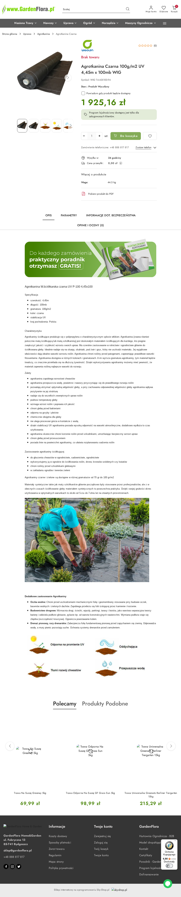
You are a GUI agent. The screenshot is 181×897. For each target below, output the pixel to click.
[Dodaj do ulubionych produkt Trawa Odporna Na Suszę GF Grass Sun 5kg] (114, 717)
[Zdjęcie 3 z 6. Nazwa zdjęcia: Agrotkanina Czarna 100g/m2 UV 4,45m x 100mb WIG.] (45, 125)
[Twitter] (18, 866)
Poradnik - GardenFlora (153, 862)
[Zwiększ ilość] (99, 136)
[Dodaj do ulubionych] (150, 136)
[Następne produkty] (171, 746)
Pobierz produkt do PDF (101, 194)
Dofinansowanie (149, 874)
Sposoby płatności (60, 842)
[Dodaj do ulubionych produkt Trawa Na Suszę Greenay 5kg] (54, 717)
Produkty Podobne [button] (105, 703)
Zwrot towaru (57, 849)
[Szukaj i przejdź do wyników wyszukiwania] (127, 9)
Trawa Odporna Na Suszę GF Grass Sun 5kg (90, 793)
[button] (25, 23)
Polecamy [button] (64, 703)
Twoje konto (101, 855)
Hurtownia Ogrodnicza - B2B (156, 836)
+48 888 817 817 (14, 857)
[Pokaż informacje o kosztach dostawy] (121, 163)
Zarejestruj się (102, 836)
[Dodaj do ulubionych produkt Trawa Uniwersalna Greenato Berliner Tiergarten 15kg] (174, 717)
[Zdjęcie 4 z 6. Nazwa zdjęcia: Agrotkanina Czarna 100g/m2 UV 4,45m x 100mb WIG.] (57, 125)
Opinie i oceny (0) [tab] (90, 225)
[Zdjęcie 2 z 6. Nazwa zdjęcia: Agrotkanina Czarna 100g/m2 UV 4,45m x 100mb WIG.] (34, 125)
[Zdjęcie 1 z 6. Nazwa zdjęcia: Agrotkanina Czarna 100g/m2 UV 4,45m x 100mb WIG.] (22, 125)
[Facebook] (6, 866)
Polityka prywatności (61, 868)
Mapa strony (56, 862)
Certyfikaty (145, 855)
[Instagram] (12, 866)
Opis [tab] (48, 215)
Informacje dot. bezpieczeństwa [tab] (111, 215)
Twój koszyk (101, 849)
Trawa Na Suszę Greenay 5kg (30, 793)
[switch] (169, 866)
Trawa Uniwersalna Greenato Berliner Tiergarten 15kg (151, 794)
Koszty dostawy (58, 836)
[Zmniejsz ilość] (84, 136)
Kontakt (143, 849)
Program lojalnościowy (153, 868)
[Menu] (175, 841)
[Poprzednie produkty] (10, 746)
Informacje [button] (57, 826)
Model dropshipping (151, 842)
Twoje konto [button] (103, 826)
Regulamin (55, 855)
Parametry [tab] (69, 215)
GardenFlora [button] (149, 826)
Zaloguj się (100, 842)
